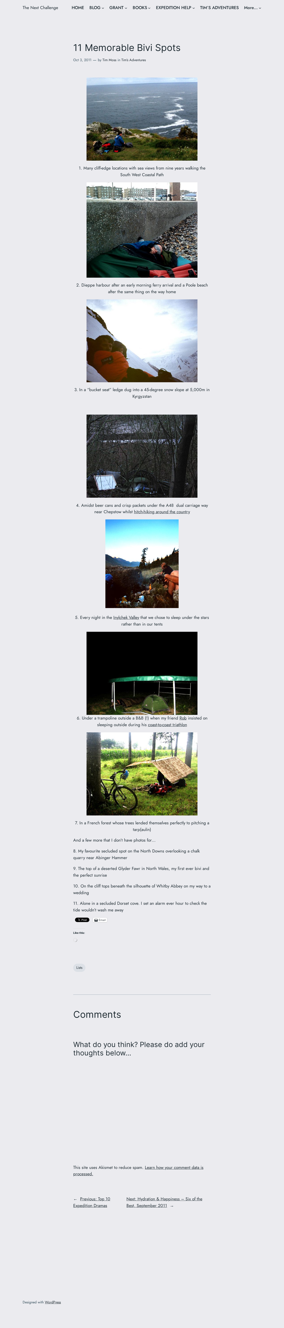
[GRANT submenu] (126, 7)
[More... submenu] (260, 7)
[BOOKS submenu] (149, 7)
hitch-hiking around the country (162, 512)
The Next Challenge (40, 7)
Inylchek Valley (126, 617)
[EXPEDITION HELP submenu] (193, 7)
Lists (79, 967)
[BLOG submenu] (103, 7)
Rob (183, 718)
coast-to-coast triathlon (167, 725)
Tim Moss (109, 59)
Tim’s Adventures (133, 59)
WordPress (53, 1302)
